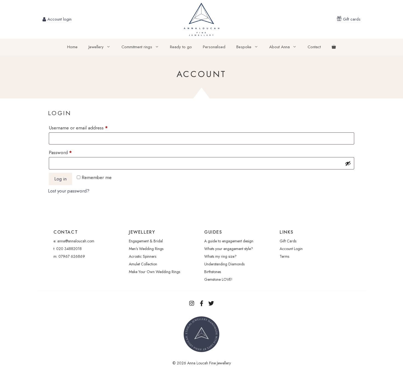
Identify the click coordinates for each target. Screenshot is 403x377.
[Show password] (348, 163)
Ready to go (181, 47)
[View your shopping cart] (333, 47)
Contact (314, 47)
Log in (60, 178)
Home (72, 47)
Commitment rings (136, 47)
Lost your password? (68, 191)
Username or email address (87, 127)
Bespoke (243, 47)
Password (69, 152)
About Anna (279, 47)
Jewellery (96, 47)
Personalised (214, 47)
